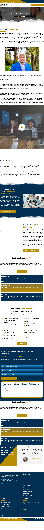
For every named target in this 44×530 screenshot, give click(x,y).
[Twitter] (39, 1)
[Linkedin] (41, 1)
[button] (19, 5)
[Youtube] (43, 1)
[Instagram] (37, 1)
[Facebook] (35, 1)
